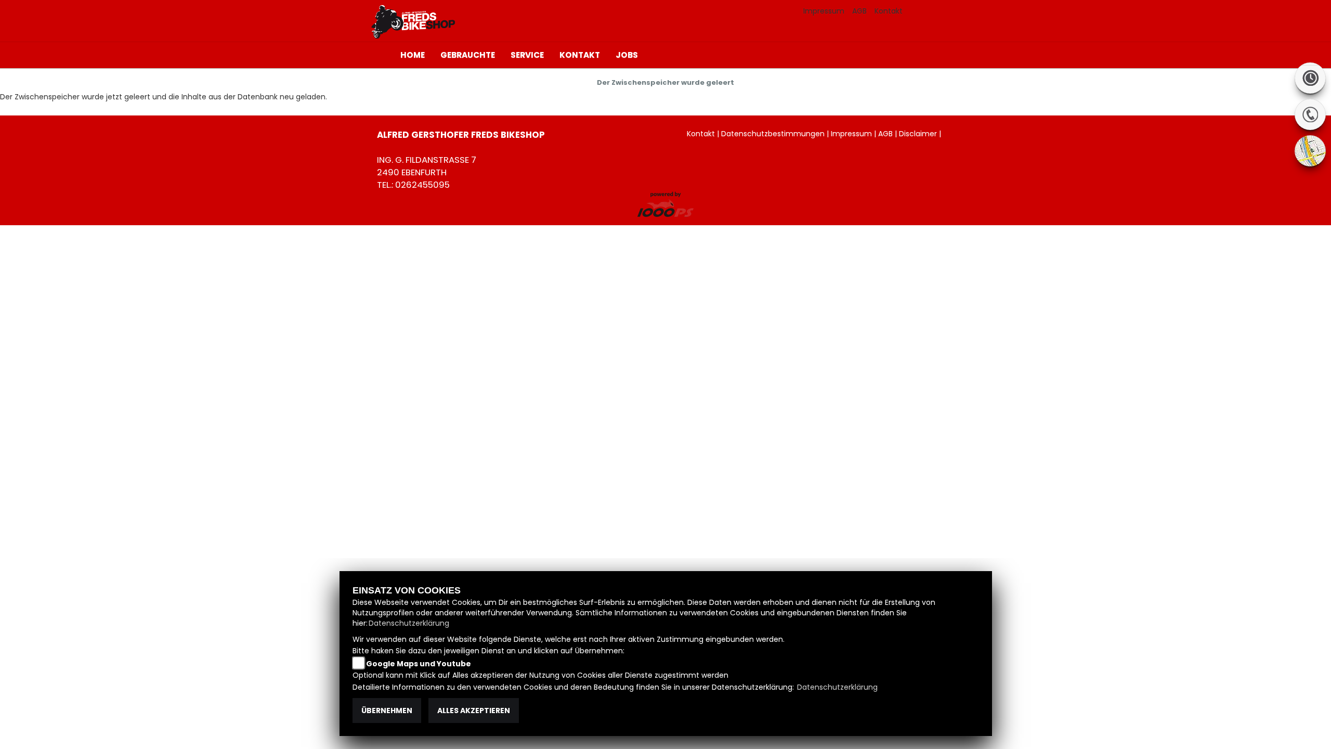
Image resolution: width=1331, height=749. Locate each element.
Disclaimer (918, 133)
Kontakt (889, 11)
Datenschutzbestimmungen (773, 133)
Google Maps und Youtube (418, 663)
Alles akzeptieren (473, 710)
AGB (859, 11)
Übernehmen (386, 710)
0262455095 (422, 184)
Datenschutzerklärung (409, 623)
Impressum (823, 11)
